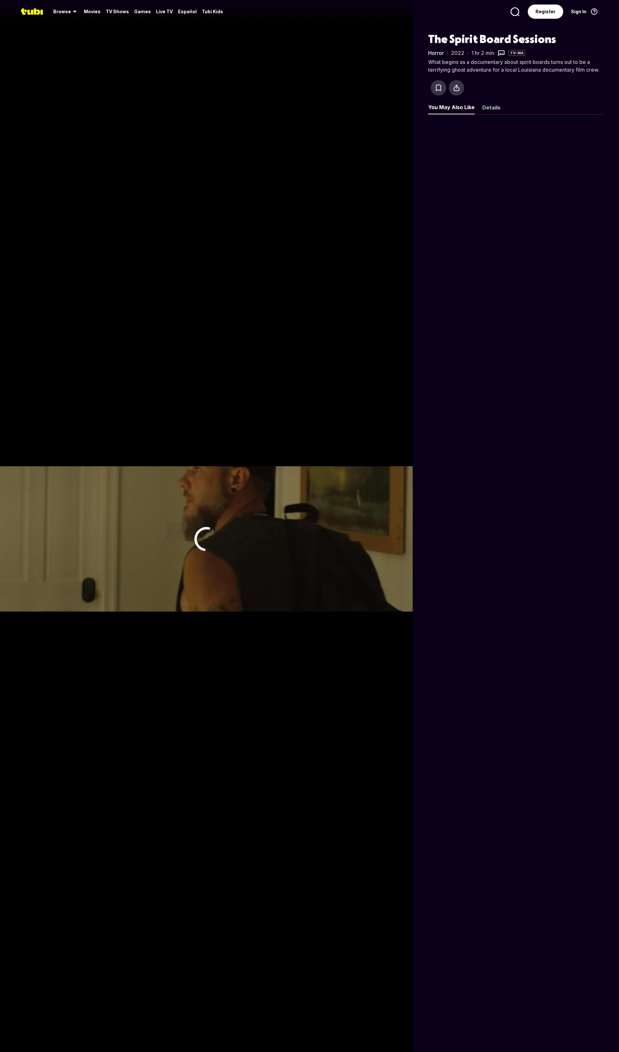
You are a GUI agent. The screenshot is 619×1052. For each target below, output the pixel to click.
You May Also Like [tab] (451, 107)
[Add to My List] (438, 88)
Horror (436, 53)
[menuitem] (66, 11)
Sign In (578, 11)
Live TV (164, 11)
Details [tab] (491, 107)
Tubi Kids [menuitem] (212, 11)
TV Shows (117, 11)
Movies (92, 11)
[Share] (456, 88)
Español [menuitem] (187, 11)
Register (545, 11)
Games (142, 11)
